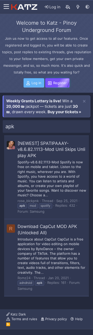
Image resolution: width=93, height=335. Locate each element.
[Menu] (5, 7)
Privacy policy (56, 319)
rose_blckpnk (28, 201)
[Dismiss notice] (84, 101)
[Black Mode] (87, 7)
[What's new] (78, 7)
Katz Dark (18, 314)
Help (79, 319)
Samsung (37, 211)
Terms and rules (24, 319)
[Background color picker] (68, 7)
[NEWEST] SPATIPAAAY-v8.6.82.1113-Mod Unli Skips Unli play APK (51, 149)
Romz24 (24, 278)
